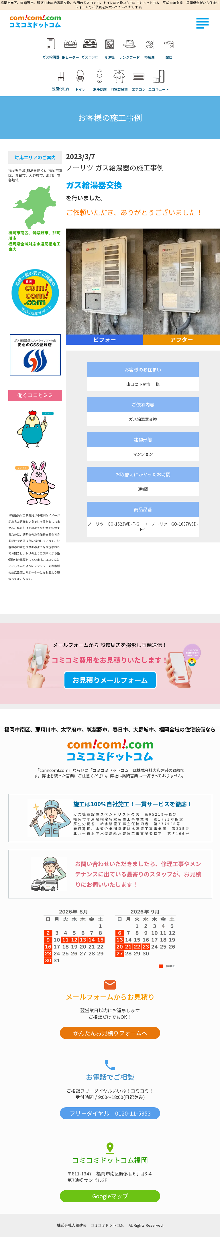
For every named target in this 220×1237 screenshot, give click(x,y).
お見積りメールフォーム (110, 680)
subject (202, 23)
